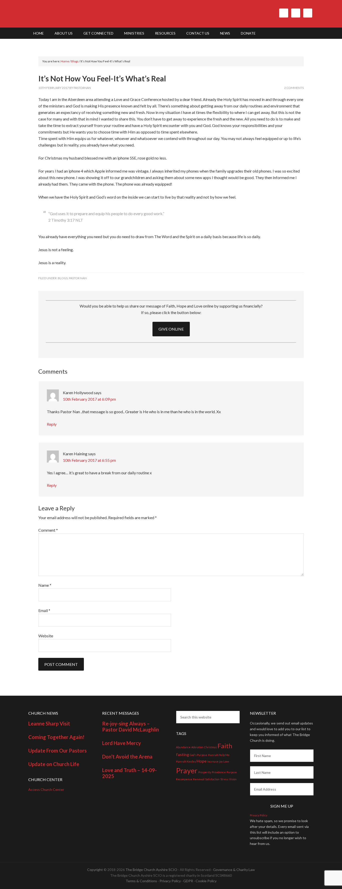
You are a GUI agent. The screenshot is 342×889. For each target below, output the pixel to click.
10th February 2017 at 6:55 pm (89, 460)
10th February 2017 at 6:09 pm (89, 399)
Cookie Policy (206, 881)
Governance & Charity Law (234, 869)
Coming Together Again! (56, 737)
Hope (202, 761)
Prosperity (204, 772)
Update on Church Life (53, 764)
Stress (224, 779)
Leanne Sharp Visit (49, 723)
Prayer (187, 770)
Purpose (232, 772)
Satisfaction (212, 779)
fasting (182, 754)
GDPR (188, 881)
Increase (213, 761)
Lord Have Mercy (121, 743)
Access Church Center (46, 789)
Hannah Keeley (186, 761)
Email (44, 610)
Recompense (184, 779)
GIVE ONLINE (171, 329)
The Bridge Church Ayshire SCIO (151, 869)
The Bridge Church (70, 14)
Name (44, 585)
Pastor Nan (78, 278)
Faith (225, 746)
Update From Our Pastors (57, 751)
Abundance (183, 747)
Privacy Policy (258, 815)
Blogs (63, 278)
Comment (48, 530)
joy (221, 761)
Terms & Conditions (141, 881)
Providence (219, 772)
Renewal (198, 779)
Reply (52, 424)
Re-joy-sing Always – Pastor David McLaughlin (130, 726)
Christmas (210, 747)
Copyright (95, 869)
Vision (233, 779)
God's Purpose (198, 755)
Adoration (197, 747)
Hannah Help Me (219, 755)
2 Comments (294, 88)
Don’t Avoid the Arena (127, 757)
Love (226, 761)
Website (45, 635)
